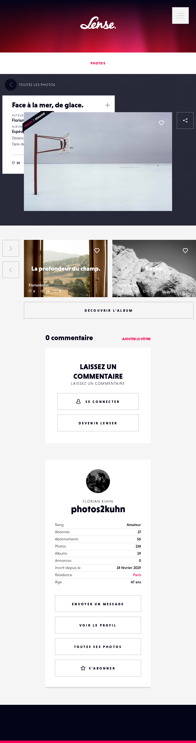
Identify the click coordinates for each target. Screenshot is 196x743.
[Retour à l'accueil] (98, 22)
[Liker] (161, 123)
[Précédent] (10, 269)
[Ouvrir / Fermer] (107, 105)
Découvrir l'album (109, 310)
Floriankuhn (39, 285)
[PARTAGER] (185, 120)
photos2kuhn (98, 508)
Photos (98, 63)
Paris (137, 575)
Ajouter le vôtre (136, 339)
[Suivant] (10, 248)
